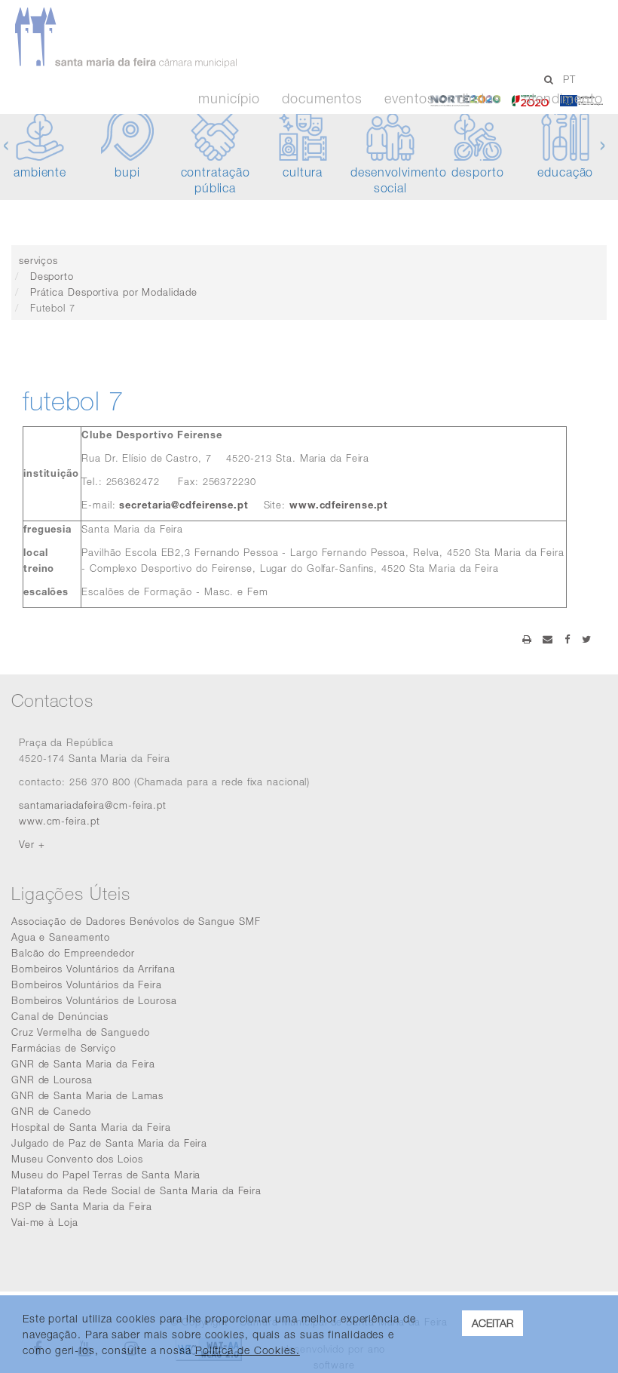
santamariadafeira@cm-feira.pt (93, 805)
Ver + (32, 844)
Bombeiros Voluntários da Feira (86, 984)
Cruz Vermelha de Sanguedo (80, 1032)
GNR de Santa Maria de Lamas (87, 1095)
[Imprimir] (527, 639)
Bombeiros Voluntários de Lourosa (94, 1000)
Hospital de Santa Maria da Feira (91, 1127)
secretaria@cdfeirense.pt (184, 505)
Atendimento (563, 98)
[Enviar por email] (548, 639)
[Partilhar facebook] (567, 639)
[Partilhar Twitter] (587, 639)
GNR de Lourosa (52, 1080)
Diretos (479, 98)
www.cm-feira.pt (59, 821)
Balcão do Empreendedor (73, 953)
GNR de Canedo (51, 1111)
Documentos (322, 98)
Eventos (409, 98)
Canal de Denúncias (60, 1016)
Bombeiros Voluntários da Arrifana (93, 969)
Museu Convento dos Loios (77, 1159)
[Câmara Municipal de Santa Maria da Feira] (284, 38)
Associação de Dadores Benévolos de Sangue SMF (136, 921)
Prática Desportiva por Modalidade (113, 292)
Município (228, 98)
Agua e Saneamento (60, 937)
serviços (38, 260)
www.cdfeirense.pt (338, 505)
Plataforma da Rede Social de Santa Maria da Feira (136, 1190)
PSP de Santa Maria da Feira (81, 1206)
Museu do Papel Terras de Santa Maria (105, 1175)
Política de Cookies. (247, 1350)
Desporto (52, 276)
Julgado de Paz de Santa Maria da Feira (109, 1143)
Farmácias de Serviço (63, 1048)
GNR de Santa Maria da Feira (83, 1064)
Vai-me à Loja (44, 1222)
